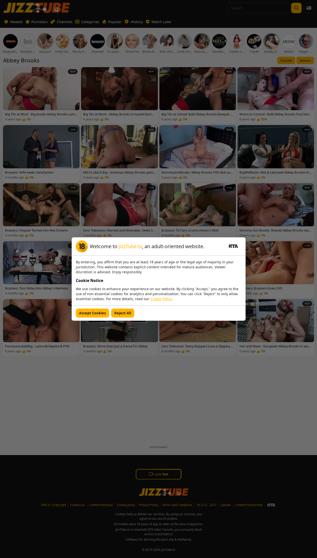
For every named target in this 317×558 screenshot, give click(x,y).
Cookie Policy (161, 298)
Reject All (122, 313)
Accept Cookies (92, 313)
